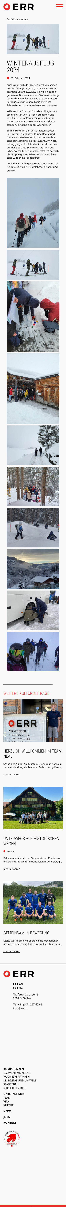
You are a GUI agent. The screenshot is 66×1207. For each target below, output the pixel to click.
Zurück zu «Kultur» (17, 19)
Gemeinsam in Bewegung (26, 932)
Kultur (8, 1105)
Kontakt (9, 1123)
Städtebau (10, 1084)
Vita (6, 1101)
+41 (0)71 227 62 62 (30, 1004)
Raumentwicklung (17, 1073)
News (7, 1111)
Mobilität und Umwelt (19, 1080)
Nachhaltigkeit (14, 1088)
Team (7, 1097)
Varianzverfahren (16, 1076)
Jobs (6, 1117)
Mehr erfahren (11, 774)
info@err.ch (20, 1008)
